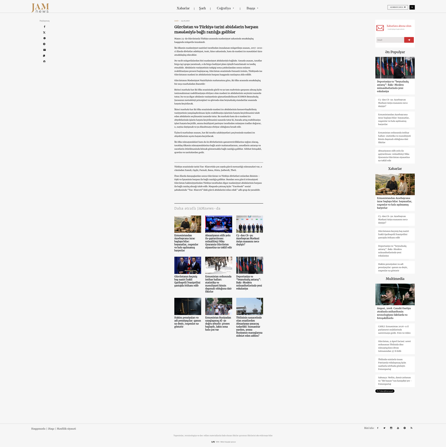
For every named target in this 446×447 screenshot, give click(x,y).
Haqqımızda (38, 429)
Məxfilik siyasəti (66, 429)
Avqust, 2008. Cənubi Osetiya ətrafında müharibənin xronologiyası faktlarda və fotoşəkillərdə (394, 313)
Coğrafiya (224, 8)
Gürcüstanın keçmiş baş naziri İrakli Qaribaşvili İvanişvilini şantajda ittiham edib (187, 281)
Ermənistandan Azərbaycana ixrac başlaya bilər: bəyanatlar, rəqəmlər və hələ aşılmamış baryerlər (186, 243)
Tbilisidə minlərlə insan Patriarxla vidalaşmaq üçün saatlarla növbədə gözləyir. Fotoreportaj (392, 364)
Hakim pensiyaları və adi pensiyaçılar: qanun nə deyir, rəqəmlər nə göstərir (187, 322)
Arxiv (177, 21)
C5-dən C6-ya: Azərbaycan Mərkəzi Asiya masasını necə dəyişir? (247, 240)
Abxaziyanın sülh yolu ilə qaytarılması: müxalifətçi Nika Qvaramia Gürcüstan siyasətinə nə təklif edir (218, 241)
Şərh (202, 8)
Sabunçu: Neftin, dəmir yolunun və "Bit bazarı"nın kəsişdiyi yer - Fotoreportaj (395, 380)
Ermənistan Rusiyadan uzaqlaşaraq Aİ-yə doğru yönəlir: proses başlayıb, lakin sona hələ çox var (218, 323)
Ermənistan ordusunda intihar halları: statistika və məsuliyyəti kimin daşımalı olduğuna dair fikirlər (218, 284)
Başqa (251, 8)
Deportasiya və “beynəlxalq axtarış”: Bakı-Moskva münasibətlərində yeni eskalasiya (249, 282)
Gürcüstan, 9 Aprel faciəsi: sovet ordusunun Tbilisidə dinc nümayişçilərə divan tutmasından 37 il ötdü (394, 346)
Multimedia (395, 279)
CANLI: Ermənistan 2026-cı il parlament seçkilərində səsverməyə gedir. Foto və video (394, 329)
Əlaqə (51, 429)
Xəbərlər (183, 8)
